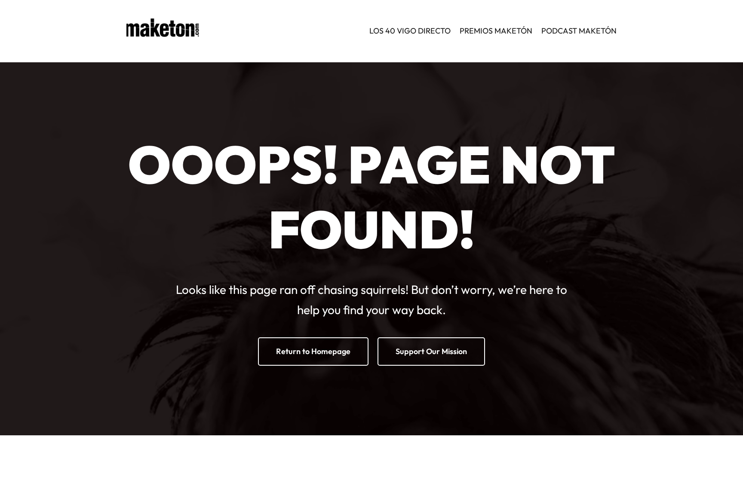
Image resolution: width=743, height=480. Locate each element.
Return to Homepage (313, 351)
